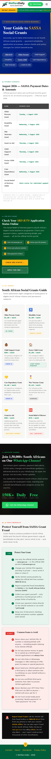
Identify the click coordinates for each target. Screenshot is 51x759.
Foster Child (22, 60)
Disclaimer (27, 750)
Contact (8, 750)
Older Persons (23, 55)
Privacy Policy (40, 750)
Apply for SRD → (15, 270)
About (17, 750)
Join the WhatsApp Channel (22, 505)
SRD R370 (8, 55)
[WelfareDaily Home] (13, 4)
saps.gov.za (16, 730)
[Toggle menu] (46, 4)
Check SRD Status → (15, 263)
